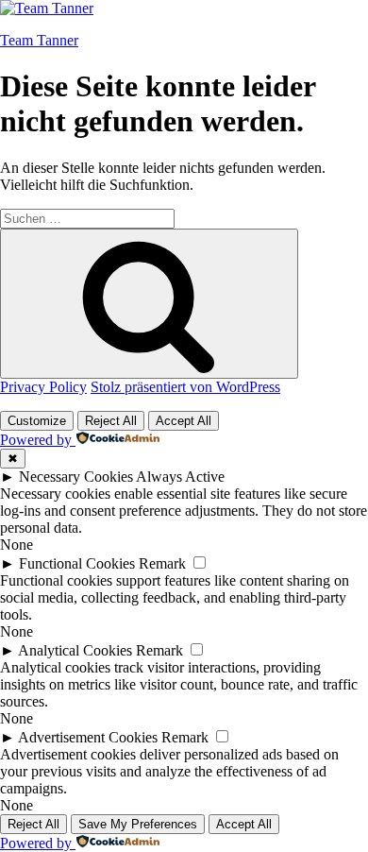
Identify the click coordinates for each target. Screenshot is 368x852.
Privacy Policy (43, 387)
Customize (37, 421)
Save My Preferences (137, 824)
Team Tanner (39, 40)
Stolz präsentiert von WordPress (185, 387)
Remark (162, 563)
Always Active (180, 477)
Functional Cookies (77, 563)
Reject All (111, 421)
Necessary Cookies (76, 477)
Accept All (183, 421)
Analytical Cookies (75, 650)
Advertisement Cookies (88, 737)
